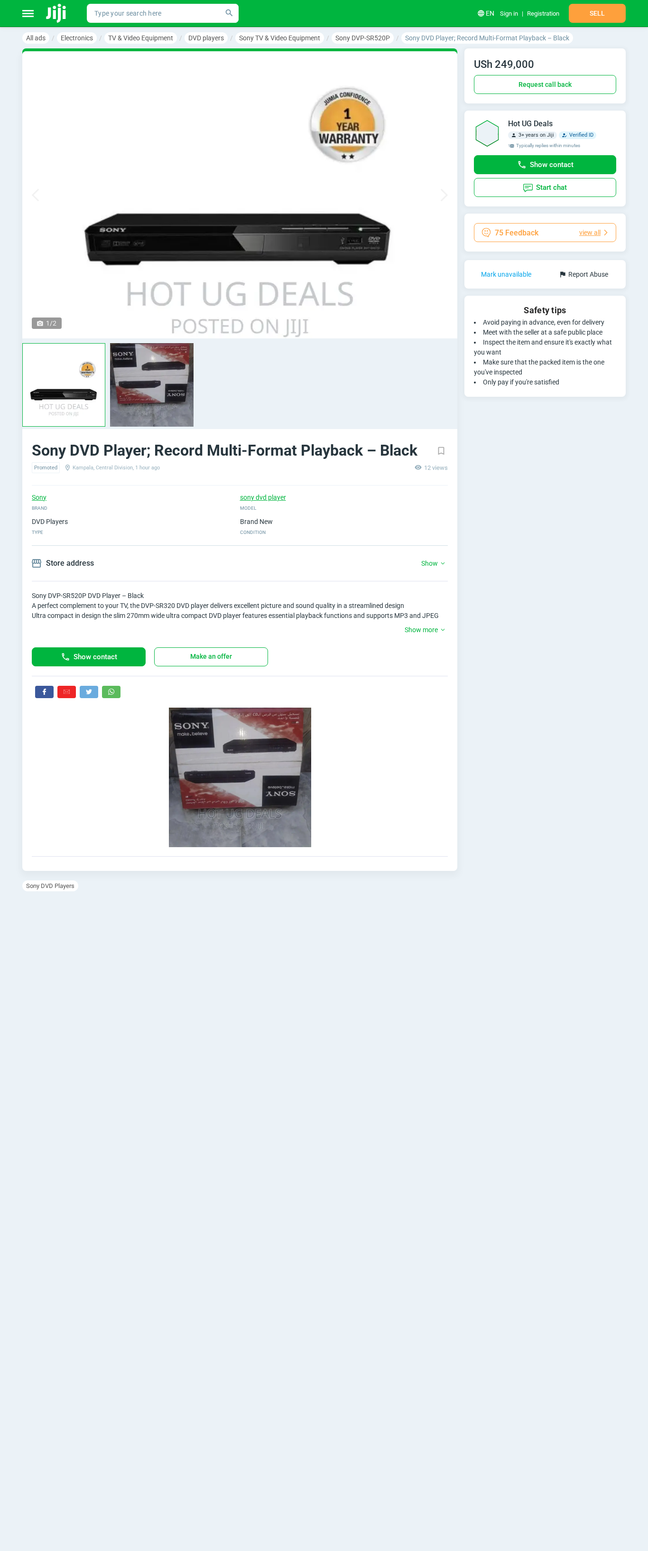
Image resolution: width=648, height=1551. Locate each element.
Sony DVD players (50, 885)
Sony (39, 497)
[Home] (57, 13)
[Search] (229, 13)
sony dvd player (263, 497)
